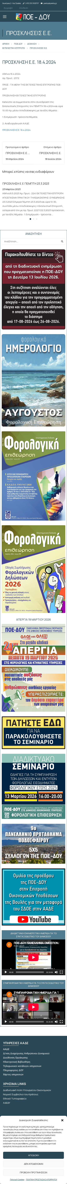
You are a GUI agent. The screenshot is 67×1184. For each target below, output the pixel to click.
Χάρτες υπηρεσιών (13, 1074)
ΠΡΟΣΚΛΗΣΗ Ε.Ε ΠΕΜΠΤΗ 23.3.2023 (25, 183)
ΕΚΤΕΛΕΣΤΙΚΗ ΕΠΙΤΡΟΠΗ (13, 48)
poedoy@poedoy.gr (50, 3)
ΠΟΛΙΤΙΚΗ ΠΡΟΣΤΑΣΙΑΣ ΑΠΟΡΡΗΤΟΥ (41, 1179)
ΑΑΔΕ (6, 1049)
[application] (33, 957)
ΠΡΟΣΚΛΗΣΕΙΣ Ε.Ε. (38, 48)
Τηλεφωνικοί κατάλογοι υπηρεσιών (22, 1066)
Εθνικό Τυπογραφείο (14, 1098)
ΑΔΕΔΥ (6, 1102)
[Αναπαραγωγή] (5, 972)
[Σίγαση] (56, 972)
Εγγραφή (8, 8)
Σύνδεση (23, 8)
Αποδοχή (33, 1155)
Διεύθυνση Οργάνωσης (15, 1057)
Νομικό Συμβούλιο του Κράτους (20, 1094)
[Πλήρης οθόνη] (61, 972)
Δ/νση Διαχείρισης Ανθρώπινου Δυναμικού (26, 1053)
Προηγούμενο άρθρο (17, 147)
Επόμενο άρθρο (52, 147)
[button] (62, 1120)
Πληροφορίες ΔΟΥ (13, 1070)
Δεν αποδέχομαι (33, 1163)
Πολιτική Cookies (17, 1179)
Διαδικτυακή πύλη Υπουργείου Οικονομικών (27, 1090)
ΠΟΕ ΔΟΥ (18, 43)
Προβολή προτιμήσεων (33, 1172)
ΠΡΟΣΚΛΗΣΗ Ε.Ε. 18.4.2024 (16, 130)
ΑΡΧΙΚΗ (5, 43)
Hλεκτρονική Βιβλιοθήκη (16, 1061)
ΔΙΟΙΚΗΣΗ (31, 43)
